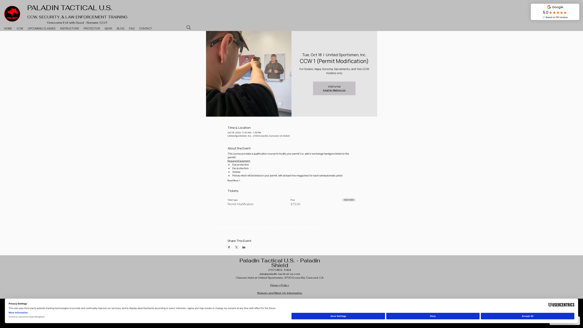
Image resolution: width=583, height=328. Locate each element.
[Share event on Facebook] (229, 247)
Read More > (234, 181)
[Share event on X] (236, 247)
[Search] (189, 27)
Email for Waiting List (334, 90)
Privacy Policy (279, 285)
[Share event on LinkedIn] (243, 247)
